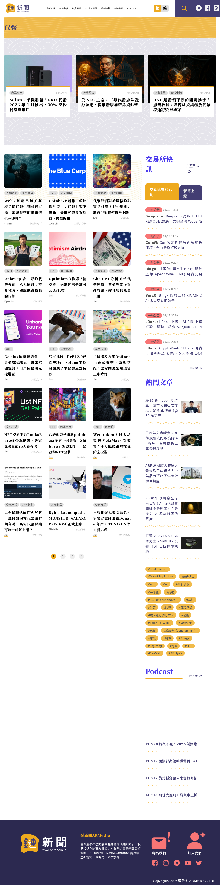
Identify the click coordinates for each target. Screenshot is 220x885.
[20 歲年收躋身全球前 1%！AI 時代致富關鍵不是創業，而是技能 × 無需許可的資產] (191, 513)
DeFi (9, 271)
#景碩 (152, 607)
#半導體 (153, 592)
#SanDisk (154, 653)
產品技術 (100, 349)
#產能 (152, 638)
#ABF (151, 584)
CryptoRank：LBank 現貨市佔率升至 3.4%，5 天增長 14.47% (173, 353)
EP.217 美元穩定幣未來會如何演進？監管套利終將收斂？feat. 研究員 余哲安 (173, 778)
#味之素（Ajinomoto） (163, 599)
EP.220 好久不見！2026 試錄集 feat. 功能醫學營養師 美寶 (173, 744)
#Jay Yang (155, 646)
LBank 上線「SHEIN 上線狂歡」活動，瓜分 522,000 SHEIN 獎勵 (173, 326)
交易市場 (11, 426)
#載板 (185, 615)
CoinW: (151, 242)
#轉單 (167, 638)
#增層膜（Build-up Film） (180, 630)
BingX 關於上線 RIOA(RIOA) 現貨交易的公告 (173, 298)
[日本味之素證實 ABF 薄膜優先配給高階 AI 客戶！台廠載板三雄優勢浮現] (191, 445)
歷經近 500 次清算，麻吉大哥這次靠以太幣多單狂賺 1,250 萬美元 (161, 408)
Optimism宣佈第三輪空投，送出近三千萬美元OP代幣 (67, 284)
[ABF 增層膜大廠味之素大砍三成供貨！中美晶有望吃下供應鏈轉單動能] (191, 477)
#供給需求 (185, 623)
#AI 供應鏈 (183, 584)
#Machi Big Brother (161, 576)
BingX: (151, 268)
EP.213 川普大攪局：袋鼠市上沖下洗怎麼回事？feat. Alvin (173, 794)
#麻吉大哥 (188, 576)
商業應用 (17, 92)
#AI (165, 584)
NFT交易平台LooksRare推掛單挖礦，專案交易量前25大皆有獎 (23, 440)
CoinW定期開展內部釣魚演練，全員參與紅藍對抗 (173, 245)
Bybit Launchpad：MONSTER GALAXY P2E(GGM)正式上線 (67, 518)
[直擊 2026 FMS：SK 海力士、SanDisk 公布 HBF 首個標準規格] (191, 548)
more (194, 367)
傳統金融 (176, 92)
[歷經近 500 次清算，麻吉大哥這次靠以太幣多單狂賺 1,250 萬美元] (191, 412)
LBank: (151, 321)
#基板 (190, 599)
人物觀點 (160, 92)
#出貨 (152, 630)
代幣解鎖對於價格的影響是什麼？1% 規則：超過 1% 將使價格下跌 (112, 206)
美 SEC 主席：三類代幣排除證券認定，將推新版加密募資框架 (110, 102)
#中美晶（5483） (159, 623)
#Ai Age (184, 638)
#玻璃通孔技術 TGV (161, 615)
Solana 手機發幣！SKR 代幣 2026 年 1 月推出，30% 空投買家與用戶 (38, 104)
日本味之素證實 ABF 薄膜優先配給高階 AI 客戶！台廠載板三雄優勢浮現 (161, 440)
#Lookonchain (157, 569)
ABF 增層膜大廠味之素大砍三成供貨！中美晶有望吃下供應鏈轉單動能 (161, 473)
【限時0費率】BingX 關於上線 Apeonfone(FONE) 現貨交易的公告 (173, 274)
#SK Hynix (175, 653)
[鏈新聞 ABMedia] (17, 11)
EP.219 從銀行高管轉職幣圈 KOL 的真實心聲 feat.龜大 (173, 761)
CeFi (53, 193)
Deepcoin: (154, 216)
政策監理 (88, 92)
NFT (53, 426)
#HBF (188, 646)
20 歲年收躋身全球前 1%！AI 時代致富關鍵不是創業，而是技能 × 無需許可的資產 (161, 508)
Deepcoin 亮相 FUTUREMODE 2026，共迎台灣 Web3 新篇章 (173, 221)
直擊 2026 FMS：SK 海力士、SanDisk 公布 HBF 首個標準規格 (161, 543)
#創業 (173, 646)
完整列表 (193, 165)
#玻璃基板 (185, 607)
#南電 (170, 592)
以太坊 (109, 426)
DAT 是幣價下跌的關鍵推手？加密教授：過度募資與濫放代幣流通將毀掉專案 (182, 104)
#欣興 (167, 607)
